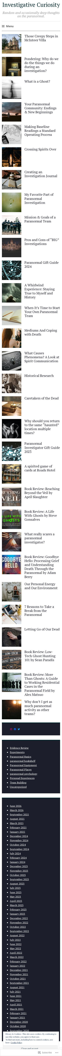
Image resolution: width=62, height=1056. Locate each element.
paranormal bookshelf (22, 761)
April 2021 (16, 1004)
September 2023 (19, 879)
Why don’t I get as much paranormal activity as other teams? (38, 707)
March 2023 (17, 905)
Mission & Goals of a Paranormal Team (40, 219)
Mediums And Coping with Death (40, 332)
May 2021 (15, 1000)
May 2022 (15, 948)
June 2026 (15, 806)
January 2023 (17, 914)
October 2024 (18, 844)
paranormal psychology (23, 774)
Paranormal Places (20, 769)
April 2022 (16, 952)
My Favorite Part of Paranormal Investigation (38, 198)
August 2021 (17, 987)
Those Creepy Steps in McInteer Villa (41, 38)
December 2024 (19, 836)
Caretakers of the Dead (41, 398)
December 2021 (19, 970)
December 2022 (19, 918)
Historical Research (39, 375)
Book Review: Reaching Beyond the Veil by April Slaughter (42, 493)
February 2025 (18, 827)
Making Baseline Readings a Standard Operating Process (39, 130)
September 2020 (19, 1030)
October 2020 (18, 1026)
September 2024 (19, 849)
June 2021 (15, 996)
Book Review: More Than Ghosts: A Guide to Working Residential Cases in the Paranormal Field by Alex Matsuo (41, 684)
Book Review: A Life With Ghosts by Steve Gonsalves (40, 515)
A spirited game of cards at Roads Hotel (39, 468)
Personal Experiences (22, 778)
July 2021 (15, 991)
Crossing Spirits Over (40, 149)
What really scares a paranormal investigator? (39, 538)
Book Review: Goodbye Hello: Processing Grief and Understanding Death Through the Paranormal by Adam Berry (41, 567)
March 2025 (17, 823)
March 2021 (17, 1009)
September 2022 (19, 931)
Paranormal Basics (20, 756)
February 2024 (18, 857)
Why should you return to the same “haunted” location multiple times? (42, 427)
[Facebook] (15, 729)
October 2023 (18, 875)
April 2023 (16, 901)
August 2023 (17, 883)
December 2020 (19, 1022)
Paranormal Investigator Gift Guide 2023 (42, 447)
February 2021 (18, 1013)
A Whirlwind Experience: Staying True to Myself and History (39, 291)
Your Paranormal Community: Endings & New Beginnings (40, 108)
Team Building (18, 782)
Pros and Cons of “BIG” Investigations (41, 242)
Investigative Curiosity (31, 4)
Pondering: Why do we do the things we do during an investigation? (41, 65)
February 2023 (18, 909)
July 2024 (15, 853)
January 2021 (17, 1017)
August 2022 (17, 935)
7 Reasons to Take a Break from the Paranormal (39, 610)
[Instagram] (11, 729)
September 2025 (19, 814)
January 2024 (17, 862)
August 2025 (17, 819)
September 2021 (19, 983)
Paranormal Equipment (23, 765)
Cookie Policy (16, 1042)
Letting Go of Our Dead (42, 629)
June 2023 (15, 892)
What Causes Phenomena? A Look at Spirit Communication (41, 357)
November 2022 (19, 922)
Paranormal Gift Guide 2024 (41, 264)
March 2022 (17, 957)
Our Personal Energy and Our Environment (41, 586)
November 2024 (19, 840)
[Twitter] (18, 729)
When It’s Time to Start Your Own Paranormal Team (42, 312)
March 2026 (17, 810)
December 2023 (19, 866)
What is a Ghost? (37, 81)
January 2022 (17, 965)
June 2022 (15, 944)
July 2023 (15, 888)
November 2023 (19, 870)
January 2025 (17, 832)
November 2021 (19, 974)
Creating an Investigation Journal (40, 174)
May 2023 (15, 896)
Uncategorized (18, 787)
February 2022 (18, 961)
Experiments (17, 752)
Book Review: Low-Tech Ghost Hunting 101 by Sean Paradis (39, 656)
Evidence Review (19, 748)
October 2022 (18, 927)
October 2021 (18, 978)
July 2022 (15, 940)
